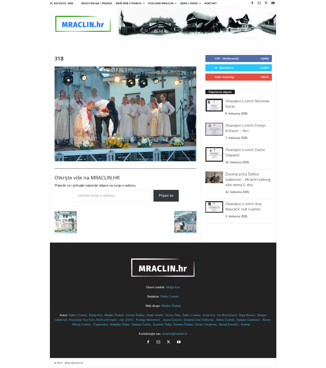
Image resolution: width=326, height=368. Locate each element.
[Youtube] (273, 3)
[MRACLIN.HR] (163, 23)
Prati (265, 77)
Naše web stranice (128, 3)
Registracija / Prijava (96, 3)
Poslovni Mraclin (160, 3)
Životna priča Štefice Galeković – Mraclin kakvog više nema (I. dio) (248, 179)
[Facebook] (252, 3)
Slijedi (264, 67)
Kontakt (210, 3)
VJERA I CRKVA (189, 3)
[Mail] (259, 3)
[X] (266, 3)
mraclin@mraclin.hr (174, 333)
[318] (125, 113)
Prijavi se (166, 195)
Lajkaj (265, 58)
